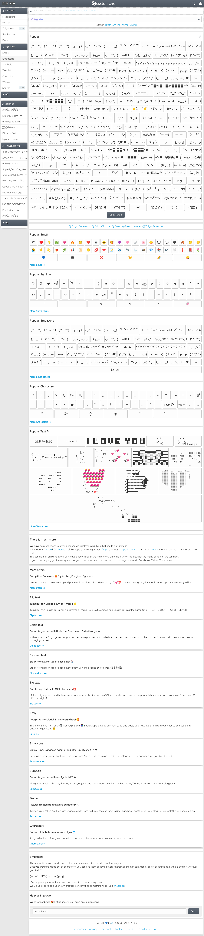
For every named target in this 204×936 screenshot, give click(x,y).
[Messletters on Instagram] (6, 3)
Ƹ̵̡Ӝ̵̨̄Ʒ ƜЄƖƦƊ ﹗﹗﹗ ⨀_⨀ (14, 157)
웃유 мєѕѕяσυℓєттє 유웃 (14, 151)
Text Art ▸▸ (35, 816)
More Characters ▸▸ (40, 421)
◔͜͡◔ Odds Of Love (100, 226)
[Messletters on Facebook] (3, 3)
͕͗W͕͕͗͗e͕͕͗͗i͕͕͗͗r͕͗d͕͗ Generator (11, 127)
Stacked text (9, 34)
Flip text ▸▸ (36, 615)
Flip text (6, 22)
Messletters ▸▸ (37, 587)
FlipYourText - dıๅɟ (12, 192)
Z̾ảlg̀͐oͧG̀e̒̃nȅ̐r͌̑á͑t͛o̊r (10, 215)
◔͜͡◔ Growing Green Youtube (126, 226)
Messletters (8, 16)
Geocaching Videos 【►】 (14, 186)
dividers (154, 549)
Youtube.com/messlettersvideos (80, 10)
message (119, 885)
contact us (80, 928)
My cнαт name (10, 139)
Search (6, 87)
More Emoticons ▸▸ (40, 376)
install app (144, 928)
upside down (129, 549)
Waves (6, 81)
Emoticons (8, 58)
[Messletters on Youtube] (13, 3)
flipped (105, 549)
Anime (125, 24)
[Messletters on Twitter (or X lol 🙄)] (10, 3)
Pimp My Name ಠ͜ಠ (12, 180)
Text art (47, 549)
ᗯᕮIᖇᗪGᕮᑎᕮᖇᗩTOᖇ (13, 204)
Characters (8, 76)
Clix (112, 923)
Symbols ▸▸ (36, 788)
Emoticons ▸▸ (37, 761)
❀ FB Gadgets (10, 163)
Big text (6, 40)
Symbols (7, 64)
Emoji (5, 52)
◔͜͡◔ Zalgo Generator (79, 226)
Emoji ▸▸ (34, 733)
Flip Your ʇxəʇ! (9, 133)
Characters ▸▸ (37, 843)
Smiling (116, 24)
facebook (106, 928)
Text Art (6, 70)
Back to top (115, 214)
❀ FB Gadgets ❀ (11, 121)
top (155, 928)
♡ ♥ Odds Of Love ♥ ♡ (14, 198)
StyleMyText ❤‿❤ (12, 115)
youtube (130, 928)
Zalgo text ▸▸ (37, 645)
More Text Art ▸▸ (38, 526)
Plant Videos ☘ (10, 209)
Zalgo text (8, 28)
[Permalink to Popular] (200, 36)
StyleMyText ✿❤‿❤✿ (14, 169)
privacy (93, 928)
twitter (118, 928)
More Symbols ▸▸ (39, 310)
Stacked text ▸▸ (38, 673)
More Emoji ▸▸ (37, 264)
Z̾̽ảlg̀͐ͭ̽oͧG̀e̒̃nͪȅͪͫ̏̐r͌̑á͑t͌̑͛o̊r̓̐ (10, 109)
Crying (133, 24)
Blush (108, 24)
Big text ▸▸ (35, 703)
